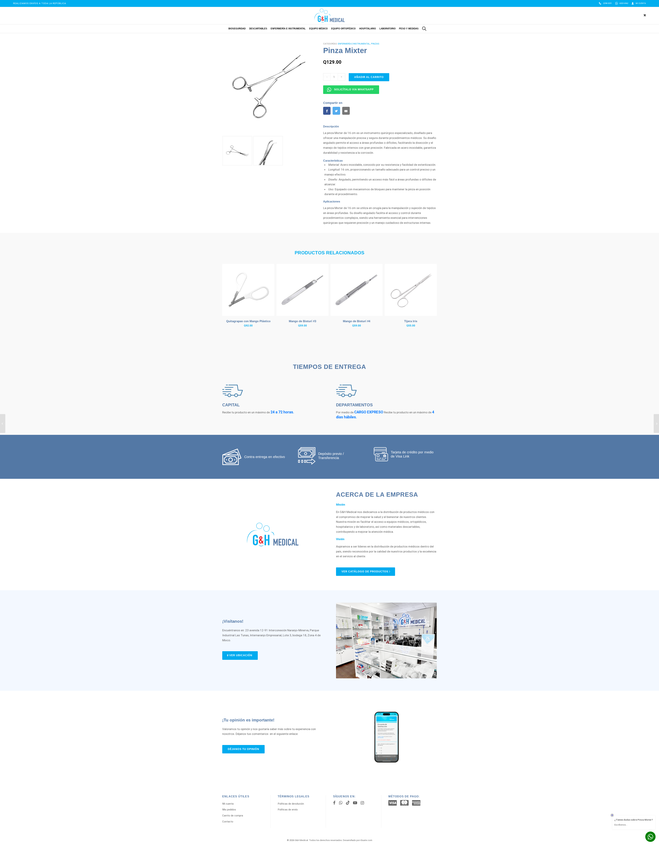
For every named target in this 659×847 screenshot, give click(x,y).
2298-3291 (607, 3)
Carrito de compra (232, 815)
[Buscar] (424, 28)
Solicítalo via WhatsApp (354, 89)
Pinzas (375, 43)
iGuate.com (366, 840)
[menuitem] (605, 3)
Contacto (227, 821)
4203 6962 (623, 3)
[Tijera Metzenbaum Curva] (656, 423)
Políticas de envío (288, 809)
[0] (645, 15)
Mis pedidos (229, 809)
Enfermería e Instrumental (354, 43)
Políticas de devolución (291, 803)
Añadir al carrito (369, 77)
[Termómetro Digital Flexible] (2, 423)
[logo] (329, 15)
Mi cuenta (641, 3)
